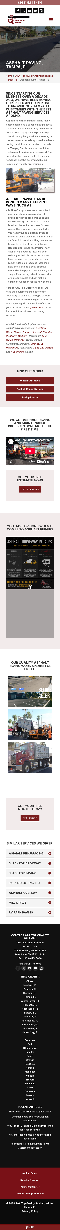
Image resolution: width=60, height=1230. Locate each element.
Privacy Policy (30, 1211)
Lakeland (41, 328)
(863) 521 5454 (30, 2)
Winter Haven (13, 332)
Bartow (49, 347)
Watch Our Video (30, 380)
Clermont (36, 332)
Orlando (34, 343)
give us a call (37, 307)
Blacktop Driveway (30, 1180)
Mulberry (23, 335)
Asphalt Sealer (30, 1173)
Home (9, 75)
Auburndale (17, 351)
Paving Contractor (30, 1187)
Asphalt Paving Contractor (30, 1193)
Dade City (38, 347)
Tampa (26, 332)
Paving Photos (30, 397)
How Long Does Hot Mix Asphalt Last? (30, 1111)
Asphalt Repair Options (30, 389)
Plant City (11, 335)
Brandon (47, 332)
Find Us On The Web (30, 963)
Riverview (19, 339)
